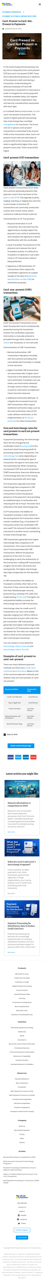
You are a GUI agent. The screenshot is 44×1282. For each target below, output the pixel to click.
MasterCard (16, 1270)
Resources (22, 1073)
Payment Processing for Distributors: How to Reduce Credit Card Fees (21, 926)
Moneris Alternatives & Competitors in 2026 (19, 804)
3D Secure (20, 597)
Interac (32, 1262)
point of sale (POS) (11, 197)
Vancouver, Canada (24, 1254)
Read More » (11, 832)
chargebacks (9, 124)
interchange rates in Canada (16, 646)
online (6, 342)
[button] (39, 4)
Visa (4, 1267)
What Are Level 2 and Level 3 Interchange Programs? (22, 863)
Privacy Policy (36, 1248)
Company (22, 1120)
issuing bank (26, 446)
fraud (35, 111)
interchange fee (10, 456)
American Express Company (11, 1272)
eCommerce (20, 671)
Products (22, 968)
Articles (22, 1151)
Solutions (22, 1022)
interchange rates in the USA (16, 649)
